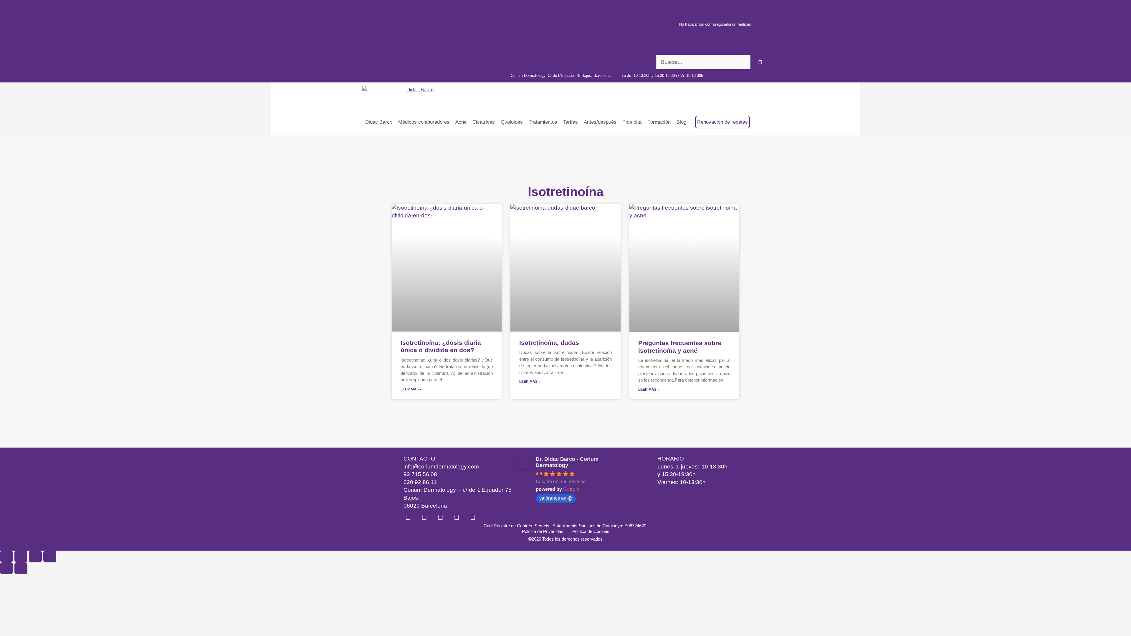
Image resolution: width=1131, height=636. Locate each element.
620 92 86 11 (420, 482)
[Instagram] (424, 517)
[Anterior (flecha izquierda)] (6, 568)
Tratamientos (543, 122)
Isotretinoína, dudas (549, 342)
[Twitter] (472, 517)
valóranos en (552, 498)
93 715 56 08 (420, 474)
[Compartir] (35, 556)
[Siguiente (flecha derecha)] (20, 568)
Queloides (512, 122)
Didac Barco (378, 122)
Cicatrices (483, 122)
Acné (461, 122)
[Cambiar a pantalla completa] (20, 556)
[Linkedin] (408, 517)
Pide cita (631, 122)
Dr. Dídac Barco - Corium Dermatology (567, 462)
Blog (681, 122)
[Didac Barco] (399, 95)
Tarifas (570, 122)
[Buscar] (760, 62)
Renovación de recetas (722, 122)
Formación (659, 122)
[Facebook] (456, 517)
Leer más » (411, 389)
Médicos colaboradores (423, 122)
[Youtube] (440, 517)
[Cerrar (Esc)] (49, 556)
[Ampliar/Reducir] (6, 556)
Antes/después (600, 122)
